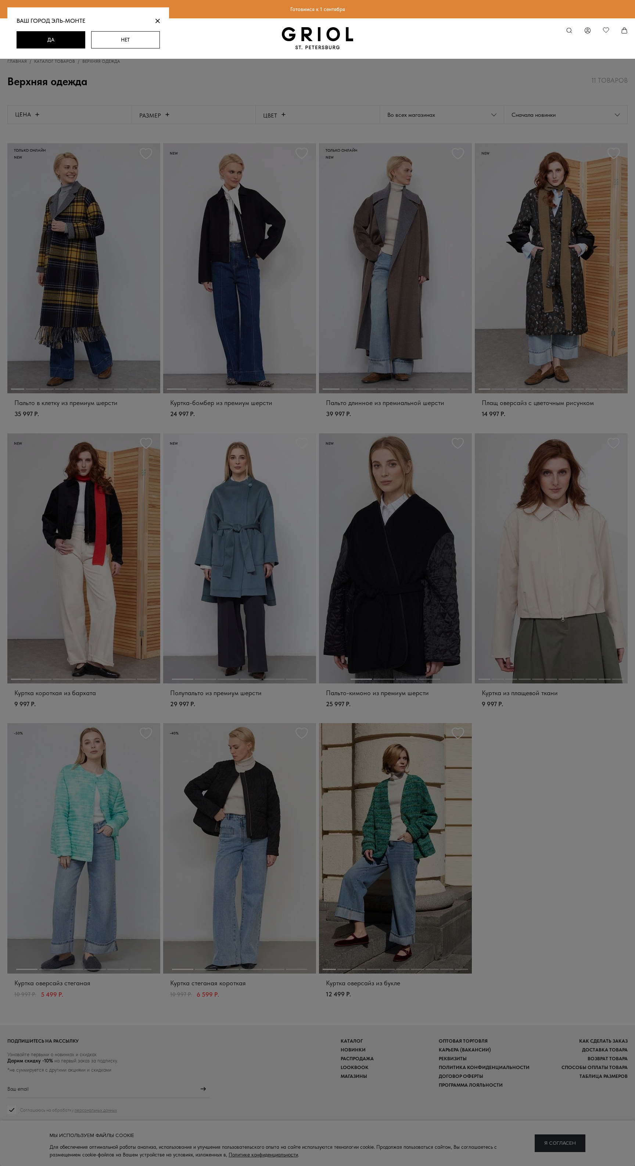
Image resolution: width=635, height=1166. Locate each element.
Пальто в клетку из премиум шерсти (66, 403)
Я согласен (560, 1143)
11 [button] (618, 389)
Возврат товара (608, 1058)
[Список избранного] (606, 30)
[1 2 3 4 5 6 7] (239, 268)
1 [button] (17, 389)
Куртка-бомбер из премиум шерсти (221, 403)
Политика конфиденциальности (484, 1067)
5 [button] (76, 389)
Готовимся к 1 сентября (317, 9)
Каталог (352, 1041)
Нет (125, 40)
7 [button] (105, 389)
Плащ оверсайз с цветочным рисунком (538, 403)
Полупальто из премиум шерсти (216, 693)
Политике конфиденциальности (263, 1155)
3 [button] (47, 389)
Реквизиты (453, 1058)
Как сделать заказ (603, 1041)
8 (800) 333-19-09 (317, 1146)
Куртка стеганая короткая (208, 983)
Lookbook (355, 1067)
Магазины (354, 1076)
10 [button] (150, 389)
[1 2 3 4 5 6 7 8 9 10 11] (551, 268)
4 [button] (61, 389)
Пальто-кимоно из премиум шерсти (377, 693)
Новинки (353, 1050)
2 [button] (32, 389)
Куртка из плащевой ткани (520, 693)
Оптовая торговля (463, 1041)
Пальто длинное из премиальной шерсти (385, 403)
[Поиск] (569, 30)
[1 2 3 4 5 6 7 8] (395, 268)
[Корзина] (624, 30)
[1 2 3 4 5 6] (239, 558)
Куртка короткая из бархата (55, 693)
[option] (83, 268)
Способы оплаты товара (595, 1067)
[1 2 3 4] (395, 558)
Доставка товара (605, 1050)
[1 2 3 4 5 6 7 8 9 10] (83, 268)
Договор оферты (461, 1076)
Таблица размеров (604, 1076)
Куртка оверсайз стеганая (52, 983)
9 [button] (135, 389)
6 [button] (91, 389)
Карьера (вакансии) (465, 1050)
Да (50, 40)
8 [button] (120, 389)
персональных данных (96, 1110)
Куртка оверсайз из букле (363, 983)
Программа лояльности (471, 1085)
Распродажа (357, 1058)
